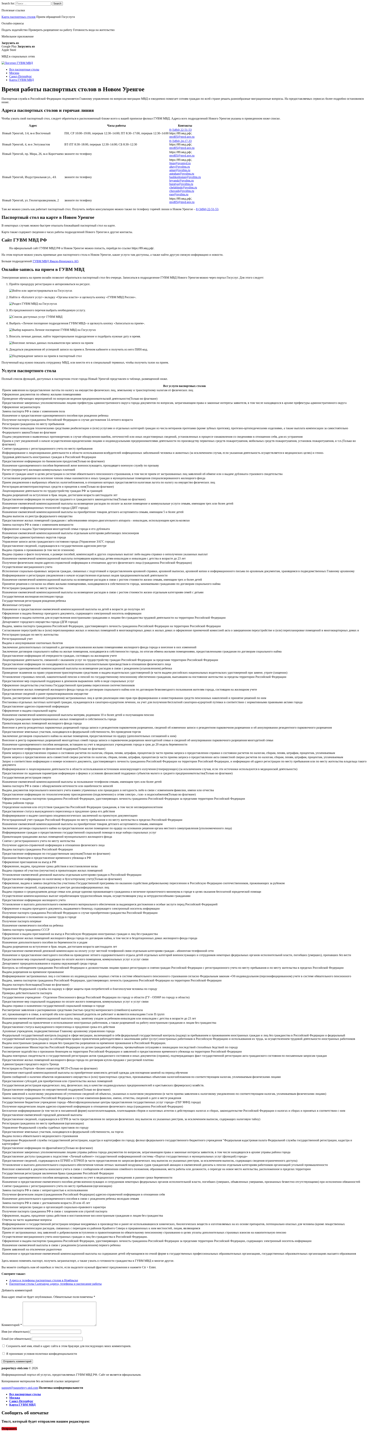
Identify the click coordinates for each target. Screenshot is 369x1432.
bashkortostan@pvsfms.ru (185, 177)
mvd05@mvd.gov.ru (181, 136)
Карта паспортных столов (19, 16)
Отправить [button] (9, 1428)
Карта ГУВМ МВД (21, 79)
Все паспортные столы (24, 69)
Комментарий (12, 1325)
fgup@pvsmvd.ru (180, 163)
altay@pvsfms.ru (179, 166)
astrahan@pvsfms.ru (181, 173)
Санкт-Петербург (20, 76)
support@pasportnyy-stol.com (20, 1387)
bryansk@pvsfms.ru (181, 180)
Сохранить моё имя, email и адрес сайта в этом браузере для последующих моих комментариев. (68, 1346)
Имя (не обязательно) (15, 1331)
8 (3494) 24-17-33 (180, 141)
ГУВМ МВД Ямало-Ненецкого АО (55, 261)
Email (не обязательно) (16, 1338)
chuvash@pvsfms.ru (181, 191)
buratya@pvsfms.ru (181, 184)
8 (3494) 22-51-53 (180, 129)
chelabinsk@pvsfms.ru (183, 187)
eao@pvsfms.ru (178, 194)
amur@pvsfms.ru (179, 170)
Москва (14, 73)
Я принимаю (41, 1353)
